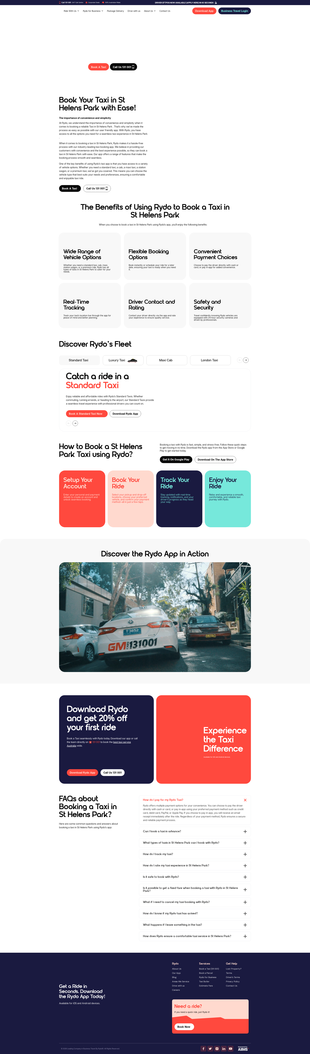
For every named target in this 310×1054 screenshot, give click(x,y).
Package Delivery (115, 11)
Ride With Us (70, 11)
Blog (174, 977)
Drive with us (134, 11)
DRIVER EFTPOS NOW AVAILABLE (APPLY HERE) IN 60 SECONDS (184, 2)
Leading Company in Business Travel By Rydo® (85, 1049)
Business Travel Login (234, 10)
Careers (176, 990)
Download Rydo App (125, 413)
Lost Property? (233, 968)
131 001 (96, 742)
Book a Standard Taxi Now (85, 413)
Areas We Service (180, 981)
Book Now (183, 1026)
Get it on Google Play (176, 459)
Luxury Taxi (117, 360)
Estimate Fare (206, 985)
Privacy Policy (233, 981)
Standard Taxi (78, 360)
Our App (176, 973)
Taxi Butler (204, 981)
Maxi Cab (165, 360)
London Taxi (209, 360)
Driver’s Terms (233, 977)
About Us (148, 11)
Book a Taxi (69, 188)
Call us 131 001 (95, 188)
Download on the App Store (215, 459)
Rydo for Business (92, 11)
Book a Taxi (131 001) (209, 968)
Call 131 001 (66, 2)
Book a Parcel (206, 973)
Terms (229, 973)
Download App (204, 10)
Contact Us (164, 11)
